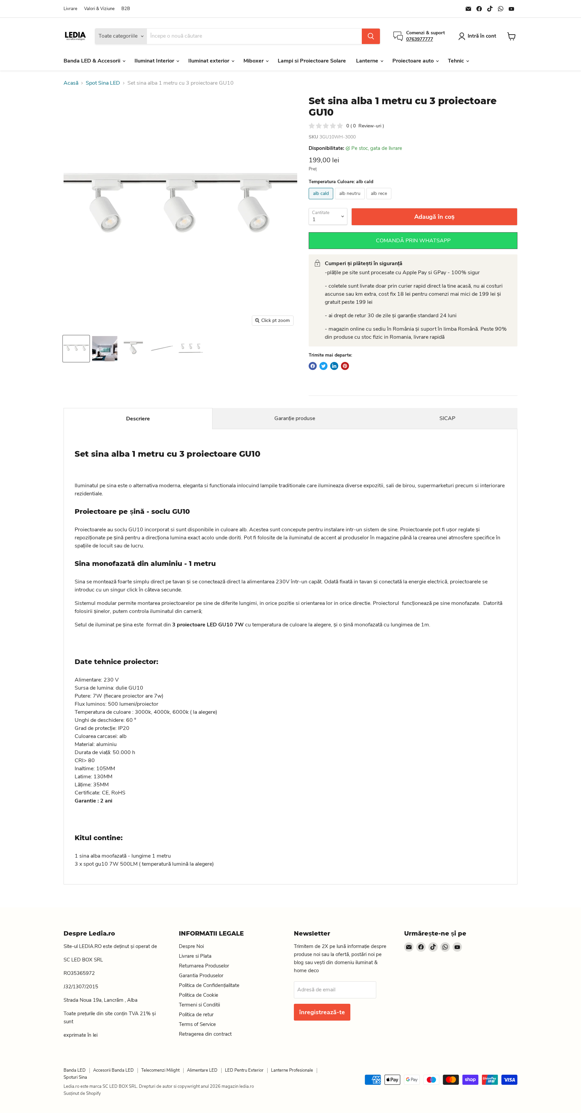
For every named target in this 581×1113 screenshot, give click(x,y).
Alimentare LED (202, 1070)
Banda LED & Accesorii (93, 61)
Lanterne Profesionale (292, 1070)
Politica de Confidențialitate (209, 985)
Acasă (71, 83)
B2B (125, 8)
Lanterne (368, 61)
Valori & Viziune (99, 8)
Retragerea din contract (205, 1034)
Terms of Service (197, 1024)
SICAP (447, 418)
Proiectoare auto (413, 61)
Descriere (138, 418)
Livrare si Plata (195, 956)
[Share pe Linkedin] (334, 366)
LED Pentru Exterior (244, 1070)
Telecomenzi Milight (160, 1070)
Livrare (70, 8)
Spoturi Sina (75, 1077)
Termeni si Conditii (199, 1004)
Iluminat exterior (209, 61)
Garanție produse (294, 418)
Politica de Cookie (198, 995)
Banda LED (75, 1070)
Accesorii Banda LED (113, 1070)
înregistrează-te (322, 1012)
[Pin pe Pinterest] (345, 366)
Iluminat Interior (155, 61)
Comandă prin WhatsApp (413, 240)
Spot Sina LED (103, 83)
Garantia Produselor (201, 975)
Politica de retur (196, 1014)
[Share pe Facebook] (313, 366)
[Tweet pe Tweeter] (323, 366)
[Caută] (371, 36)
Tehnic (456, 61)
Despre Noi (191, 946)
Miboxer (254, 61)
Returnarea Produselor (204, 965)
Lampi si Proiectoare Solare (312, 61)
